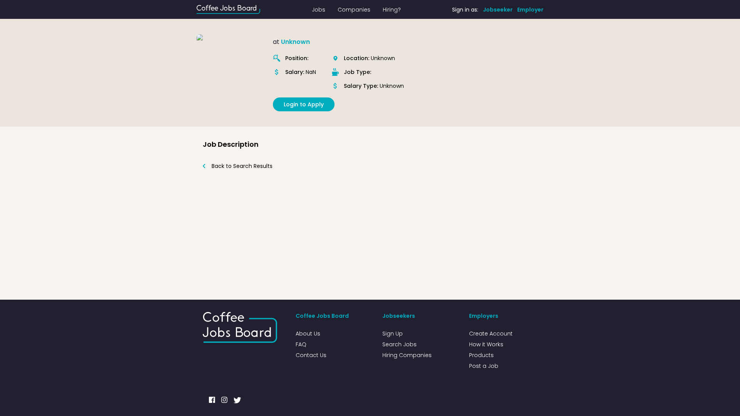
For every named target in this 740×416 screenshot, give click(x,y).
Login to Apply (304, 104)
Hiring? (392, 9)
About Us (308, 333)
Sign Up (392, 333)
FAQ (301, 344)
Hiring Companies (407, 355)
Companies (354, 9)
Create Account (491, 333)
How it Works (486, 344)
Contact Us (311, 355)
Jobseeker (498, 9)
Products (481, 355)
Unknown (295, 41)
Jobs (318, 9)
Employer (530, 9)
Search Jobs (399, 344)
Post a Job (483, 366)
